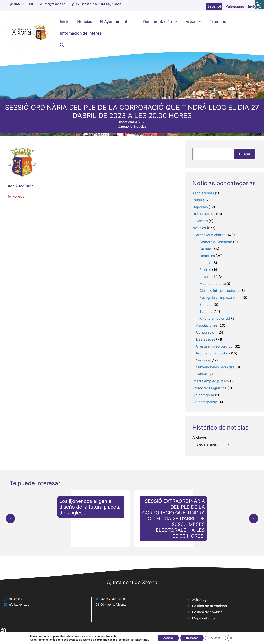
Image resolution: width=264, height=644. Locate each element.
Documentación (157, 21)
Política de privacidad (209, 606)
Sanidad (206, 304)
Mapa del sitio (203, 618)
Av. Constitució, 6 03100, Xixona (98, 4)
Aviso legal (200, 600)
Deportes (200, 207)
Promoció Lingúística (213, 353)
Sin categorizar (204, 402)
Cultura (198, 200)
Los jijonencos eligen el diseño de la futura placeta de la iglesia (90, 507)
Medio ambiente (212, 284)
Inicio (65, 21)
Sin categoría (203, 395)
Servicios (203, 360)
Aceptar (168, 638)
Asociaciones (203, 193)
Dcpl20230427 (20, 186)
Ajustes (215, 638)
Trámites (218, 21)
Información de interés (80, 33)
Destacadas (205, 339)
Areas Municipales (210, 235)
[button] (62, 45)
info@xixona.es (54, 4)
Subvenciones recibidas (215, 367)
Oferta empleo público (214, 346)
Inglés (253, 6)
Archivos (199, 437)
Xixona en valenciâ (214, 318)
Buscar (244, 154)
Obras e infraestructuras (219, 291)
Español (214, 6)
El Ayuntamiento (115, 21)
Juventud (200, 221)
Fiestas (205, 270)
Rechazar (192, 638)
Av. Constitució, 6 (113, 599)
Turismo (206, 311)
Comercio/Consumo (215, 242)
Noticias (84, 21)
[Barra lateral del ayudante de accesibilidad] (259, 4)
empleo (205, 263)
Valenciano (235, 6)
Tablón (201, 374)
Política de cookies (207, 612)
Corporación (206, 332)
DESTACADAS (203, 214)
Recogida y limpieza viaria (220, 298)
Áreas (191, 21)
